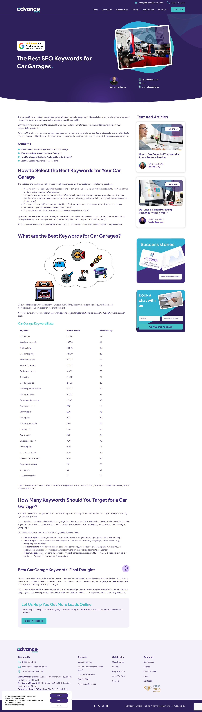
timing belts (99, 198)
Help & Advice (148, 9)
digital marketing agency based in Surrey (54, 589)
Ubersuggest (28, 308)
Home (95, 9)
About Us (162, 9)
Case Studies (122, 9)
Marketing (172, 129)
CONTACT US (178, 10)
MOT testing (115, 189)
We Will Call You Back (160, 327)
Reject (59, 700)
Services (105, 9)
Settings (59, 705)
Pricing (135, 9)
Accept (59, 695)
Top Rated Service (34, 46)
